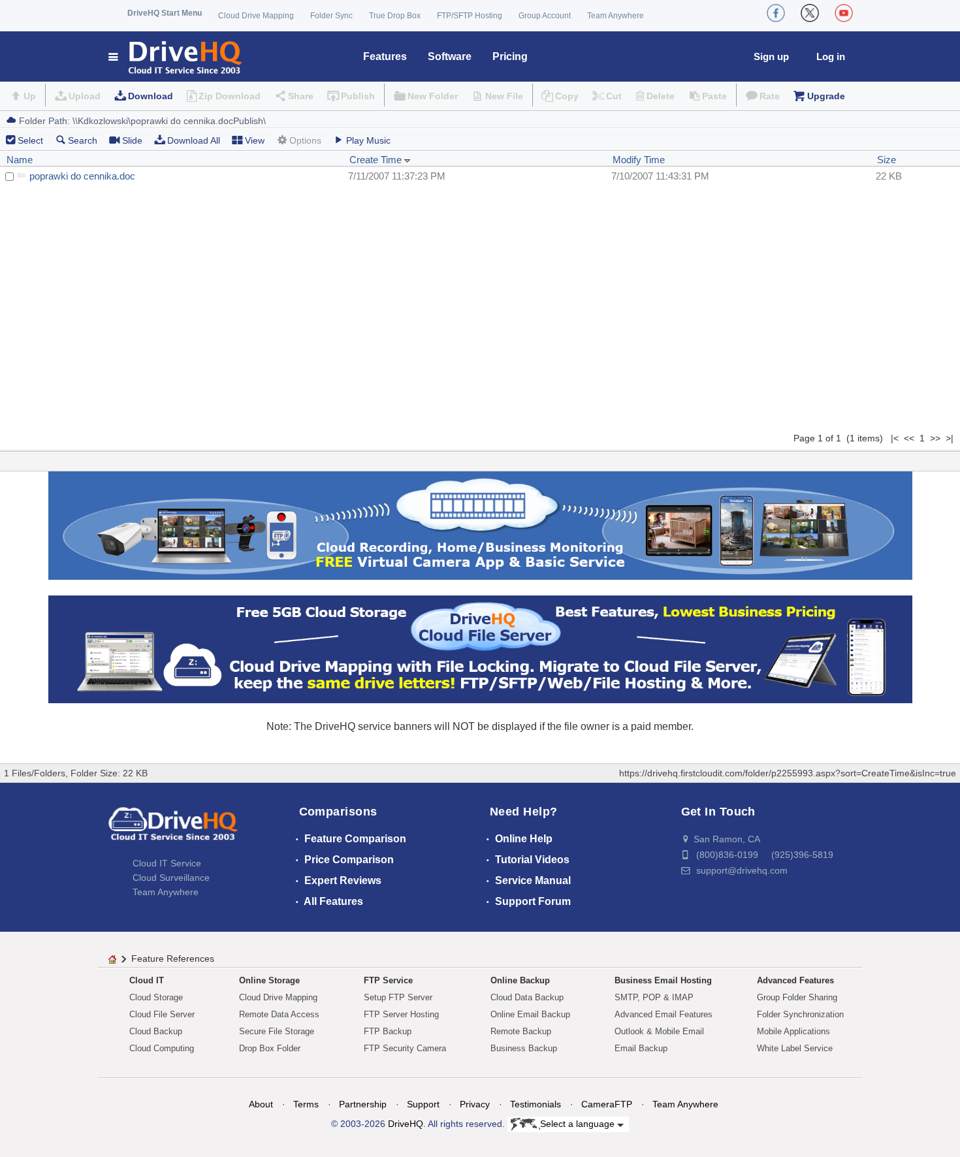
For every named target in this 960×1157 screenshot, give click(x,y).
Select (30, 140)
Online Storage (269, 980)
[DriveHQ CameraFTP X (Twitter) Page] (809, 13)
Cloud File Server (162, 1014)
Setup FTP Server (398, 997)
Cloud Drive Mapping (256, 15)
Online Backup (520, 980)
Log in (830, 56)
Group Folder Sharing (797, 997)
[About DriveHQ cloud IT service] (173, 830)
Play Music (368, 140)
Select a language (578, 1123)
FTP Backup (387, 1031)
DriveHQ (405, 1123)
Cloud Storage (156, 997)
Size (886, 159)
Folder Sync (331, 15)
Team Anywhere (615, 15)
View (254, 140)
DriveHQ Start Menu (164, 13)
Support (423, 1104)
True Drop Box (395, 15)
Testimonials (535, 1104)
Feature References (172, 958)
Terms (306, 1104)
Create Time (376, 159)
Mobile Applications (793, 1031)
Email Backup (641, 1048)
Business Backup (523, 1048)
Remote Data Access (279, 1014)
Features (385, 56)
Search (82, 140)
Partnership (363, 1104)
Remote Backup (520, 1031)
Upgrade (826, 96)
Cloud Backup (155, 1031)
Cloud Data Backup (527, 997)
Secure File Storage (276, 1031)
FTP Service (388, 980)
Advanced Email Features (663, 1014)
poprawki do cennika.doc (82, 176)
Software (450, 56)
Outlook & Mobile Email (659, 1031)
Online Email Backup (530, 1014)
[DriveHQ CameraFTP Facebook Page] (776, 13)
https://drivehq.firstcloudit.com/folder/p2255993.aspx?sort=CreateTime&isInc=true (787, 773)
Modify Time (639, 159)
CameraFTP (606, 1104)
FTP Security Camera (405, 1048)
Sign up (771, 56)
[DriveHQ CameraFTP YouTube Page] (843, 13)
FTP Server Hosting (401, 1014)
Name (20, 159)
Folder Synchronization (800, 1014)
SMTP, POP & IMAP (654, 997)
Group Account (545, 15)
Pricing (510, 56)
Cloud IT (146, 980)
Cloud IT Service (167, 863)
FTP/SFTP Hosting (469, 15)
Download (150, 96)
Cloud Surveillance (171, 877)
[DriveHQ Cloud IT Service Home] (176, 56)
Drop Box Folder (269, 1048)
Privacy (475, 1104)
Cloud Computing (161, 1048)
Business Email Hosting (663, 980)
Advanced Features (795, 980)
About (261, 1104)
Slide (132, 140)
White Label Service (795, 1048)
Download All (193, 140)
